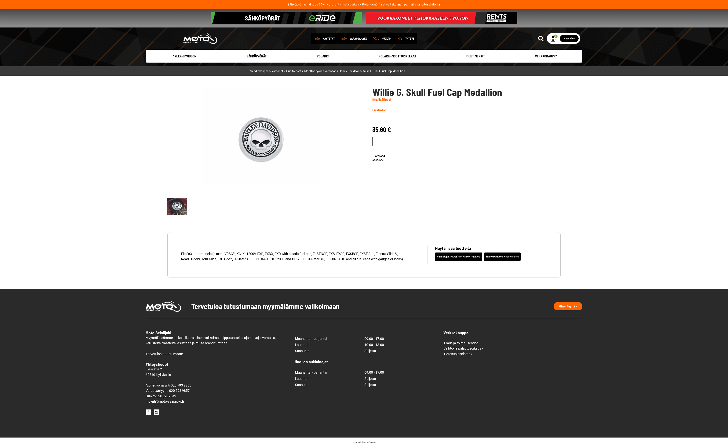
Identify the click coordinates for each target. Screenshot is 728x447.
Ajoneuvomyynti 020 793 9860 (168, 385)
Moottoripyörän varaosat (320, 71)
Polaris (323, 56)
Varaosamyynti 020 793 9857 (168, 391)
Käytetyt (329, 38)
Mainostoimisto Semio (364, 442)
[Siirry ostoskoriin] (553, 38)
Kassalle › (569, 38)
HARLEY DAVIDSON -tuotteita (465, 256)
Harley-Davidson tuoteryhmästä (502, 256)
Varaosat (277, 71)
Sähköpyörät (257, 56)
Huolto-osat (293, 71)
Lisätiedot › (379, 110)
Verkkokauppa (546, 56)
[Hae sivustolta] (541, 38)
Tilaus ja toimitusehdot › (461, 343)
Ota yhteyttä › (568, 306)
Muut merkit (475, 56)
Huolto (386, 38)
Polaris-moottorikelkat (397, 56)
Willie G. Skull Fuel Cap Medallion (383, 71)
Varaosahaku (358, 38)
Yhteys (409, 38)
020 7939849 (166, 396)
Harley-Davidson (183, 56)
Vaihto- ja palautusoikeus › (463, 348)
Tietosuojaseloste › (457, 354)
